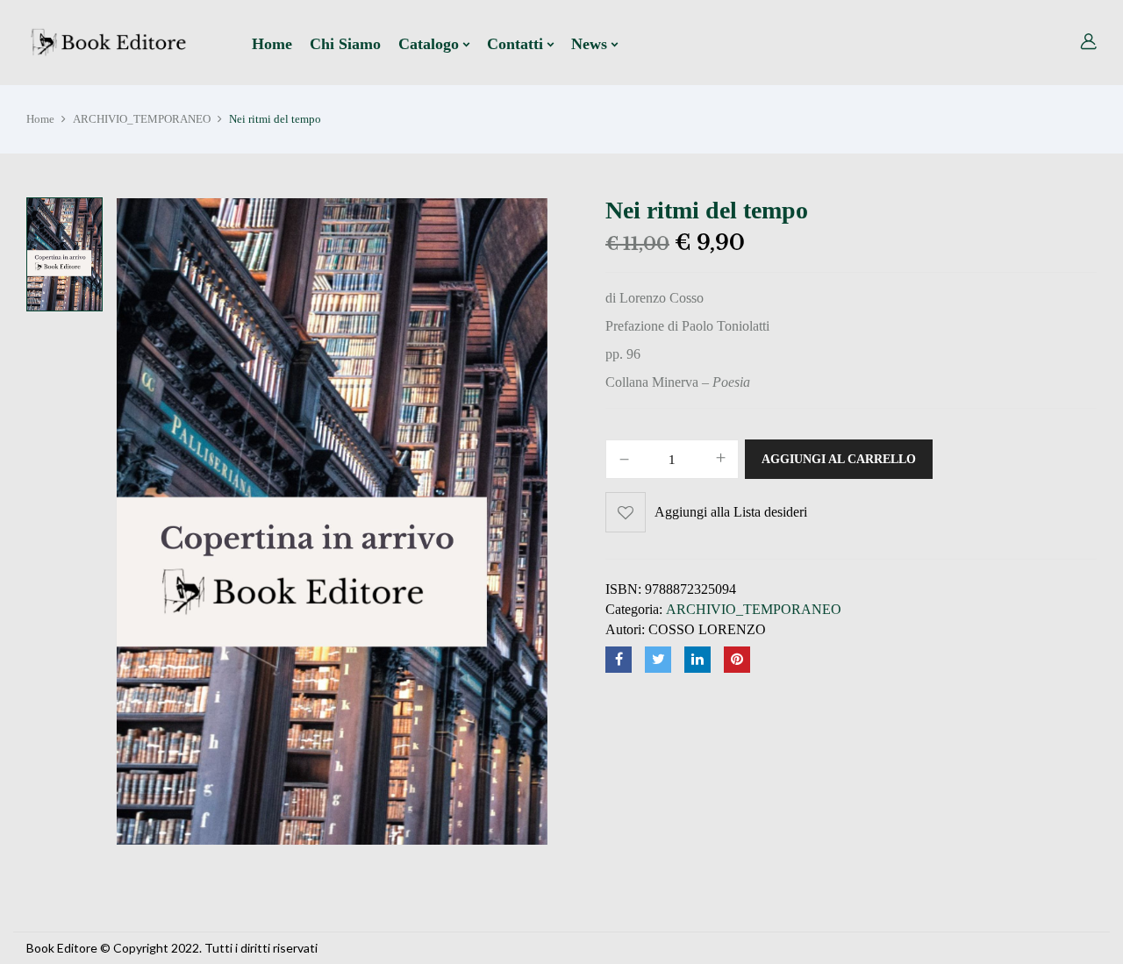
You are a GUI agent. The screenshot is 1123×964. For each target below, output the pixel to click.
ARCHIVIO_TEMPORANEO (142, 118)
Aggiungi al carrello (839, 459)
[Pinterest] (737, 659)
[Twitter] (658, 659)
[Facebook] (618, 659)
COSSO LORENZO (707, 629)
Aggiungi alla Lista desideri (730, 511)
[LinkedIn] (697, 659)
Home (40, 118)
